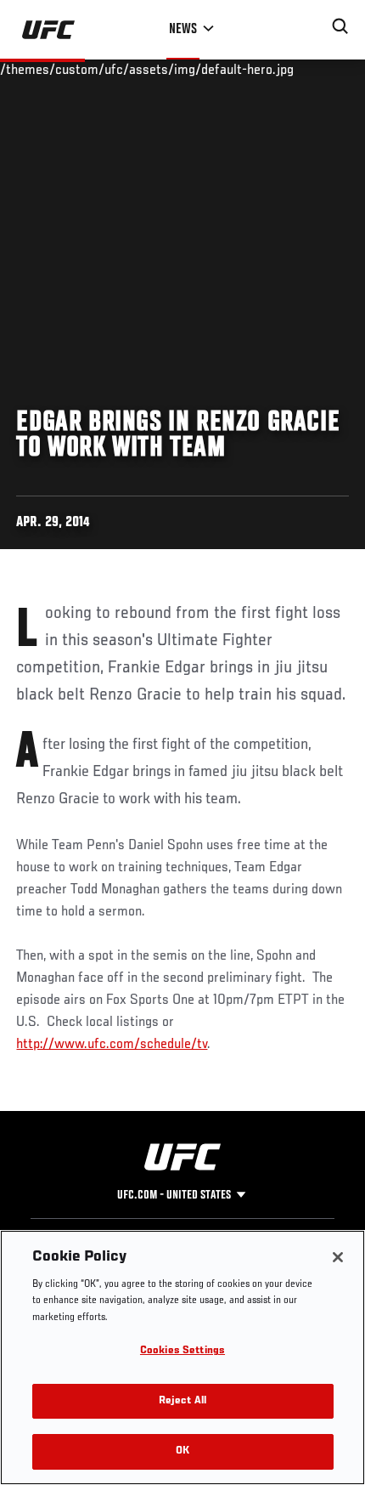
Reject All (182, 1401)
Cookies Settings (182, 1351)
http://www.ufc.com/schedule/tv (111, 1044)
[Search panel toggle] (340, 26)
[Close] (338, 1257)
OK (182, 1451)
